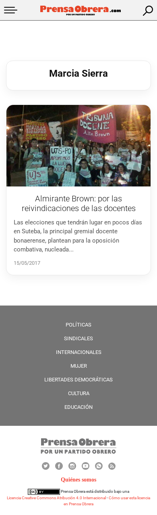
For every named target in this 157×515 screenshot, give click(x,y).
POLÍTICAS (78, 325)
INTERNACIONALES (78, 352)
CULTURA (78, 393)
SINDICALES (78, 338)
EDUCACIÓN (78, 407)
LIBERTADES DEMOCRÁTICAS (78, 380)
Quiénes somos (78, 480)
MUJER (78, 366)
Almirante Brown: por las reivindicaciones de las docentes (79, 203)
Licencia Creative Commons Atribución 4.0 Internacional (56, 498)
